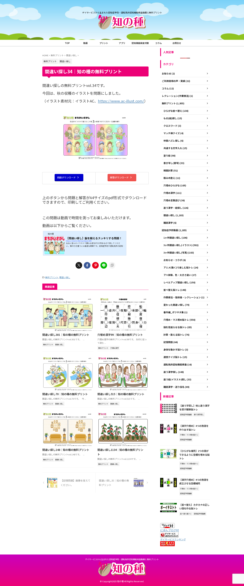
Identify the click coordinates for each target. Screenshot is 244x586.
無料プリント (51, 277)
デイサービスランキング (173, 539)
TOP (67, 43)
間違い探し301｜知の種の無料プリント (65, 335)
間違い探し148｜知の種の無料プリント (65, 450)
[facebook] (87, 265)
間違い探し (64, 277)
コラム (158, 43)
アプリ (122, 43)
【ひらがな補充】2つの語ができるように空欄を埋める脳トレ (194, 454)
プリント (103, 43)
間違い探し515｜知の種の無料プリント (120, 394)
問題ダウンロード (66, 177)
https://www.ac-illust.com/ (121, 100)
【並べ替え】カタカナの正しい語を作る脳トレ (194, 506)
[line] (103, 265)
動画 (85, 43)
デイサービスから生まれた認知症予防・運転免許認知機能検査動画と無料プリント (122, 559)
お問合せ (176, 43)
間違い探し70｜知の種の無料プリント (65, 394)
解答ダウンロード (119, 177)
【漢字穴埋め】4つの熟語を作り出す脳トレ (193, 427)
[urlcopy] (112, 265)
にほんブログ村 (169, 530)
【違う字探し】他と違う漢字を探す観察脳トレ (194, 407)
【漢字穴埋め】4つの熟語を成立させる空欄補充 (193, 481)
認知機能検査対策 (140, 43)
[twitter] (79, 265)
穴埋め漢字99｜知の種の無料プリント (120, 335)
